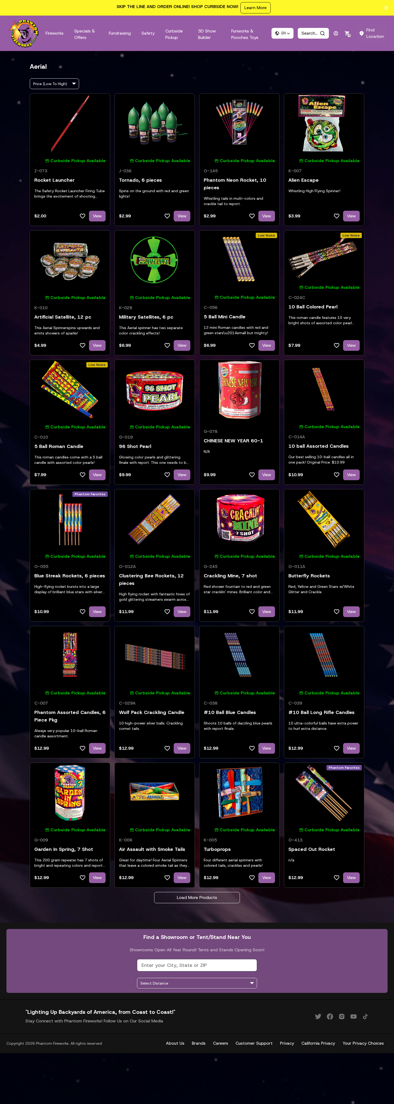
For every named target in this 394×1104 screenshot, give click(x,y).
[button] (282, 33)
